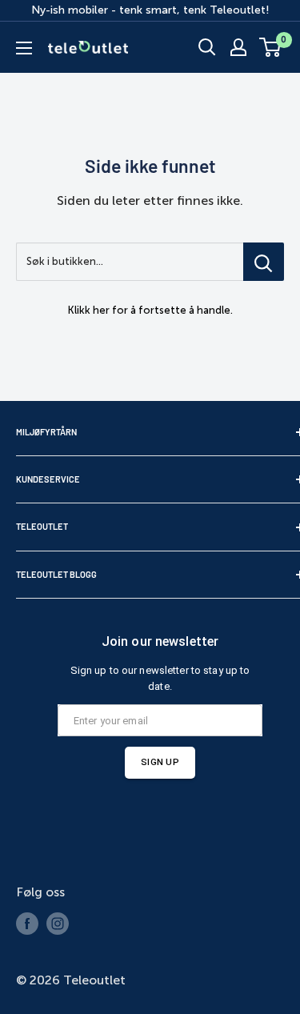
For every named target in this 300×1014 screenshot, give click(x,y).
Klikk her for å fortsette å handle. (150, 310)
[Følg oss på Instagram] (57, 923)
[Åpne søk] (207, 47)
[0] (271, 47)
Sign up (160, 762)
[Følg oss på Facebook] (27, 923)
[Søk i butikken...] (263, 261)
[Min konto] (238, 47)
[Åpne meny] (24, 48)
